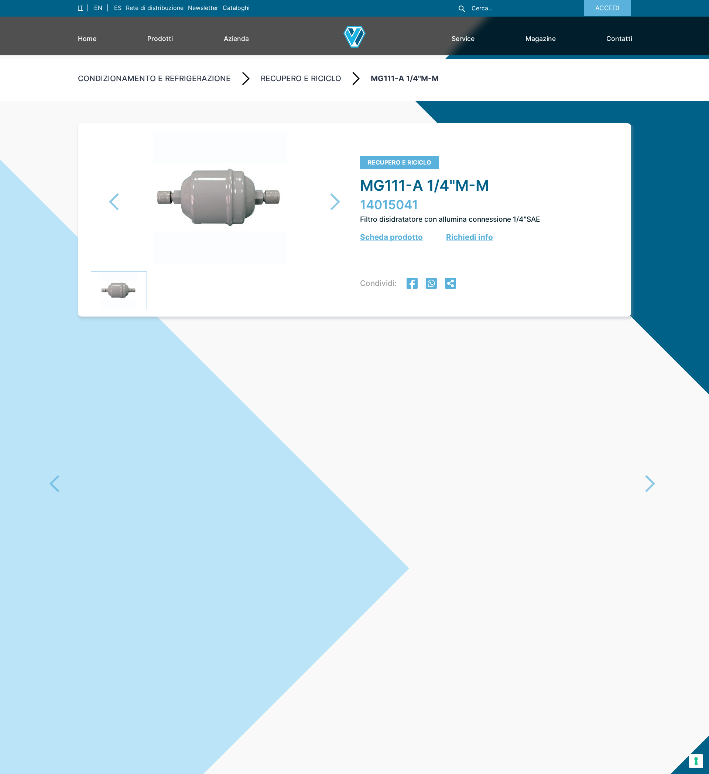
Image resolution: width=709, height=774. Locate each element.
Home (87, 38)
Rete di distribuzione (155, 7)
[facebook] (412, 284)
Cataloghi (236, 7)
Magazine (540, 38)
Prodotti (160, 38)
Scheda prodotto (391, 237)
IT (80, 7)
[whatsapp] (431, 284)
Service (463, 38)
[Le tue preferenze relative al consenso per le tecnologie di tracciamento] (696, 761)
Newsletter (203, 7)
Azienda (236, 38)
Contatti (619, 38)
